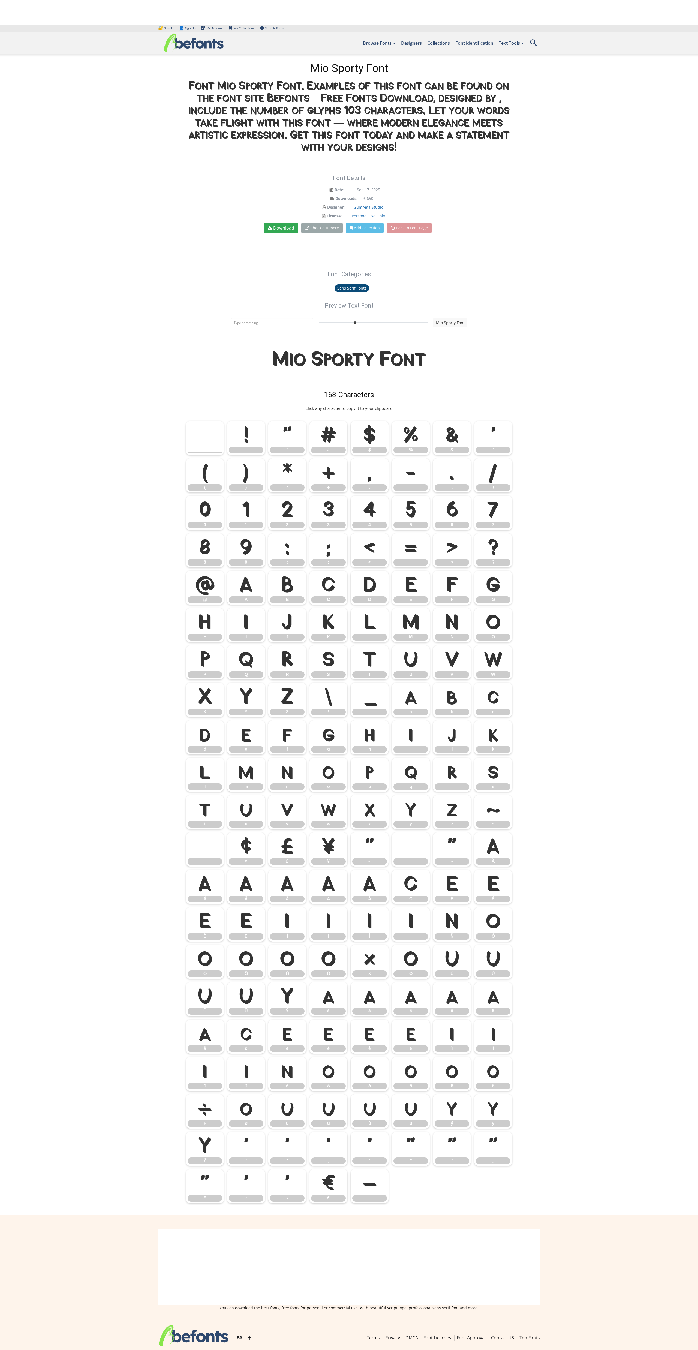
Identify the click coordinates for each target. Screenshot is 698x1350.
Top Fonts (529, 1337)
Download (283, 228)
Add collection (367, 227)
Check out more (324, 227)
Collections (438, 43)
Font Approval (471, 1337)
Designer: (336, 207)
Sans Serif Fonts (351, 288)
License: (334, 215)
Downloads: (346, 198)
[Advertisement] (349, 1267)
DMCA (411, 1337)
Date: (339, 189)
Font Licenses (437, 1337)
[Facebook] (249, 1338)
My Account (214, 28)
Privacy (392, 1337)
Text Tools (509, 43)
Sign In (166, 28)
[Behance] (239, 1338)
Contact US (502, 1337)
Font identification (474, 43)
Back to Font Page (412, 227)
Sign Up (187, 28)
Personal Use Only (368, 215)
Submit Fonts (274, 28)
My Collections (244, 28)
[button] (533, 44)
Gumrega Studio (368, 207)
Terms (373, 1337)
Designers (411, 43)
